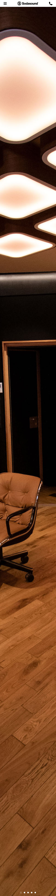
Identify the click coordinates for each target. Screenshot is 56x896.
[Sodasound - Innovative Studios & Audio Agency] (27, 3)
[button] (21, 892)
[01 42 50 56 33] (50, 3)
